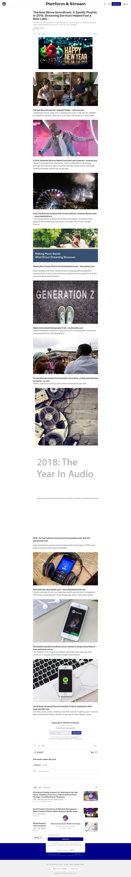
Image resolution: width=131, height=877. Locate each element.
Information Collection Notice (65, 845)
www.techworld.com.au (43, 649)
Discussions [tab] (46, 787)
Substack (56, 873)
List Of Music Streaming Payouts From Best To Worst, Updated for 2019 (62, 706)
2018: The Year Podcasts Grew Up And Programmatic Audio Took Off (61, 538)
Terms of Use (74, 843)
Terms (71, 864)
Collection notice (79, 864)
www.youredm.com (41, 709)
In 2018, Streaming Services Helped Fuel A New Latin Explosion (58, 160)
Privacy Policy (79, 845)
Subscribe (116, 4)
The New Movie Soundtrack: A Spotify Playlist (51, 110)
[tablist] (40, 765)
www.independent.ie (43, 216)
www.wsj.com (78, 110)
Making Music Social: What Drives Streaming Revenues (55, 266)
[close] (82, 816)
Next (92, 752)
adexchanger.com (40, 541)
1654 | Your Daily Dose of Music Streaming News (48, 799)
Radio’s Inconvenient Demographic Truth (49, 328)
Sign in (125, 4)
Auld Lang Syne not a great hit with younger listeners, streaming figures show (65, 213)
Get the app (74, 869)
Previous (40, 752)
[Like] (35, 34)
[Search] (105, 4)
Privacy (66, 864)
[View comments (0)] (39, 34)
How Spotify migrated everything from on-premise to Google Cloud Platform (64, 647)
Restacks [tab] (44, 765)
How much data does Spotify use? (47, 589)
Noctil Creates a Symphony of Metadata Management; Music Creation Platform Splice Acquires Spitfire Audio (55, 810)
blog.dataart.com (87, 266)
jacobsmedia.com (75, 328)
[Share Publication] (109, 4)
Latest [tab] (40, 787)
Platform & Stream (38, 28)
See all (36, 837)
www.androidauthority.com (74, 589)
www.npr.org (91, 160)
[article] (65, 798)
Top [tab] (35, 787)
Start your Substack (61, 869)
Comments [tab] (37, 765)
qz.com (46, 381)
